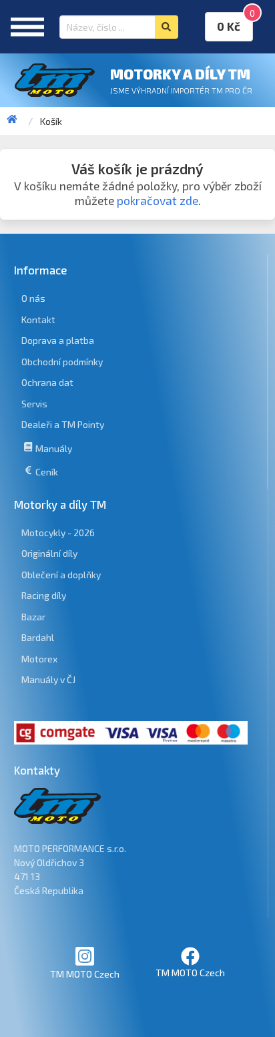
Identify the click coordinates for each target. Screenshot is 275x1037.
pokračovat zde (157, 201)
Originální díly (49, 553)
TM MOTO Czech (84, 974)
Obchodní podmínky (62, 361)
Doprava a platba (57, 340)
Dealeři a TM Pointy (62, 424)
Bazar (33, 616)
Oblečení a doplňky (61, 574)
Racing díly (43, 595)
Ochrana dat (47, 382)
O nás (33, 298)
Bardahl (37, 637)
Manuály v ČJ (48, 679)
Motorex (39, 658)
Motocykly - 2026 (58, 532)
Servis (34, 403)
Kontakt (38, 319)
